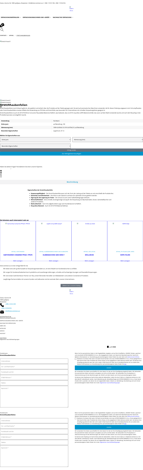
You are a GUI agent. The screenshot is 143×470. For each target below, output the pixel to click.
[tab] (72, 182)
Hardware (56, 121)
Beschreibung (72, 182)
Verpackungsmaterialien (10, 17)
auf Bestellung (57, 124)
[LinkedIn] (71, 175)
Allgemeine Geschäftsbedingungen (9, 339)
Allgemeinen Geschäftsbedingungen (110, 382)
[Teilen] (71, 177)
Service (96, 5)
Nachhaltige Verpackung (62, 17)
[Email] (71, 173)
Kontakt (104, 5)
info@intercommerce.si (19, 169)
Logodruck (56, 131)
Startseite (3, 35)
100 (64, 124)
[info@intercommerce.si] (2, 312)
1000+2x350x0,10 (58, 127)
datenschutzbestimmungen (90, 346)
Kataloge (89, 5)
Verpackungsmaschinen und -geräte (36, 17)
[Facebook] (71, 171)
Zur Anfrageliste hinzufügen (71, 154)
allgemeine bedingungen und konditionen (65, 346)
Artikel (11, 35)
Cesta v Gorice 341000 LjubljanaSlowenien (5, 300)
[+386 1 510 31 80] (2, 305)
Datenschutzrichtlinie (133, 357)
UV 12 (62, 131)
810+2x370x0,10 (69, 127)
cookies (104, 346)
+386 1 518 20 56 (6, 308)
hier (125, 364)
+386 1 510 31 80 (5, 169)
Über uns (80, 5)
